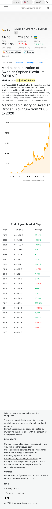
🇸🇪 (35, 37)
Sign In (16, 2)
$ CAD (38, 2)
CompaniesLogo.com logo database (20, 458)
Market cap (7, 62)
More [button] (40, 62)
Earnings (30, 62)
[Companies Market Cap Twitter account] (8, 498)
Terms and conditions (15, 493)
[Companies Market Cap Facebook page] (5, 498)
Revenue (19, 62)
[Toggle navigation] (6, 8)
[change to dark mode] (47, 2)
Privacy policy (12, 488)
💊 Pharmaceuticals (12, 52)
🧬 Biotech (29, 52)
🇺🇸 (26, 2)
